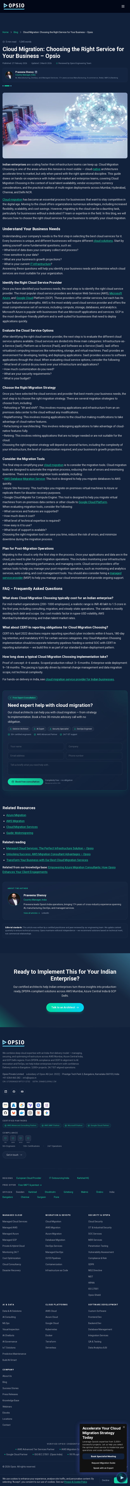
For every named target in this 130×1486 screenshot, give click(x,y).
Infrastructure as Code (57, 1270)
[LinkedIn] (36, 72)
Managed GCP (10, 1240)
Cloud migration (12, 199)
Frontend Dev (95, 1317)
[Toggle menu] (123, 6)
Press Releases (10, 1394)
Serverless (51, 1347)
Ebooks (6, 1412)
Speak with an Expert (103, 1468)
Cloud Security (95, 1221)
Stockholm (50, 1192)
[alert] (103, 1448)
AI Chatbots (8, 1335)
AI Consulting (9, 1317)
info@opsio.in (29, 1078)
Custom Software (97, 1311)
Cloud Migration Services (22, 827)
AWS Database (13, 478)
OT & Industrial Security (100, 1227)
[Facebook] (14, 1091)
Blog (16, 32)
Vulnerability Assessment (101, 1252)
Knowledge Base (11, 1400)
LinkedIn (45, 913)
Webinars (7, 1406)
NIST (90, 1276)
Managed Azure (11, 1233)
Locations (7, 1419)
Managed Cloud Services (15, 1221)
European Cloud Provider (28, 1178)
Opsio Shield (94, 1295)
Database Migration (55, 1240)
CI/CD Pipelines (53, 1258)
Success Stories (11, 1388)
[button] (122, 1478)
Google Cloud (24, 298)
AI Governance (10, 1341)
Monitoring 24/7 (11, 1252)
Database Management (100, 1329)
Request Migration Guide (103, 1463)
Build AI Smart (10, 1360)
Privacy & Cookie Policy (75, 1482)
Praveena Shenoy (24, 72)
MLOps (6, 1323)
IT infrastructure (40, 264)
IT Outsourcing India (59, 1178)
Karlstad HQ (83, 1178)
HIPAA (91, 1282)
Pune (56, 1197)
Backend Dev (94, 1323)
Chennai (25, 1197)
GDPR (91, 1264)
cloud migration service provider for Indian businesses (80, 679)
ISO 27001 (93, 1289)
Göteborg (68, 1192)
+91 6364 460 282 (11, 1078)
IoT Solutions (9, 1347)
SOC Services (95, 1233)
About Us (7, 1376)
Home (6, 32)
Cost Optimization (12, 1258)
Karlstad (33, 1192)
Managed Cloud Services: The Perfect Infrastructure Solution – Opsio (50, 848)
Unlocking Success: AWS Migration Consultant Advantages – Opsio (48, 854)
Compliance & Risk (97, 1258)
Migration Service (34, 478)
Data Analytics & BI (97, 1347)
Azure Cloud (52, 1317)
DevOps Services (54, 1246)
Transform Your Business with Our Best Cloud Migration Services (47, 860)
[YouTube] (22, 1091)
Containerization (54, 1264)
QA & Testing (94, 1341)
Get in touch (12, 1155)
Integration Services (98, 1335)
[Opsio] (14, 6)
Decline (105, 1480)
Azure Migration (16, 815)
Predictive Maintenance (14, 1354)
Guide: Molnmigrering (19, 833)
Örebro (99, 1192)
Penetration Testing (98, 1246)
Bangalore (8, 1197)
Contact (6, 1425)
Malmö (84, 1192)
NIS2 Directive (95, 1270)
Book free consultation (27, 781)
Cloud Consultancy (12, 1264)
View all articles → (32, 913)
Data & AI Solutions (12, 1311)
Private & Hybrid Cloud (14, 1246)
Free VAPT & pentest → (30, 1185)
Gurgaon (41, 1197)
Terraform (51, 1341)
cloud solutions (103, 240)
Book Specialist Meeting (103, 1456)
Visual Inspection (11, 1329)
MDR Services (95, 1240)
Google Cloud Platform (93, 502)
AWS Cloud (51, 1311)
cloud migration (53, 465)
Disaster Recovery (12, 1270)
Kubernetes (51, 1329)
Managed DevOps (54, 1252)
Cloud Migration (53, 1221)
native (97, 169)
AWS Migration (15, 821)
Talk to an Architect (63, 1007)
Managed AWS (10, 1227)
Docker (49, 1335)
